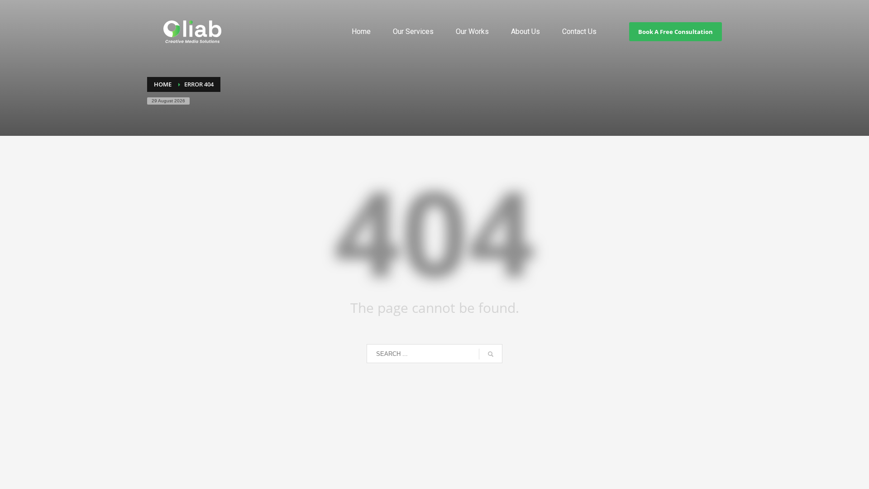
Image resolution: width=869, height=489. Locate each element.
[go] (490, 354)
